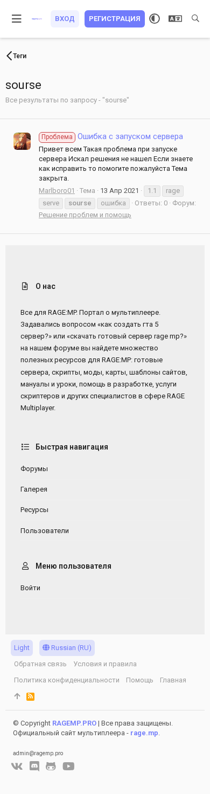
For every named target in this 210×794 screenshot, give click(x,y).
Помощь (139, 680)
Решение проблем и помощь (85, 215)
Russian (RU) (71, 648)
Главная (173, 680)
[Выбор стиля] (154, 18)
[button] (17, 18)
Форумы (34, 469)
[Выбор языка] (175, 18)
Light (22, 648)
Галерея (33, 489)
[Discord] (34, 766)
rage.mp (144, 733)
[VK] (17, 766)
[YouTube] (68, 766)
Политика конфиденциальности (67, 680)
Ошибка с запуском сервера (112, 136)
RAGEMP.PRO (74, 723)
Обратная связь (40, 664)
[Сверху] (17, 696)
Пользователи (44, 531)
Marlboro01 (57, 191)
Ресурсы (34, 510)
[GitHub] (51, 766)
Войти (30, 588)
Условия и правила (105, 664)
